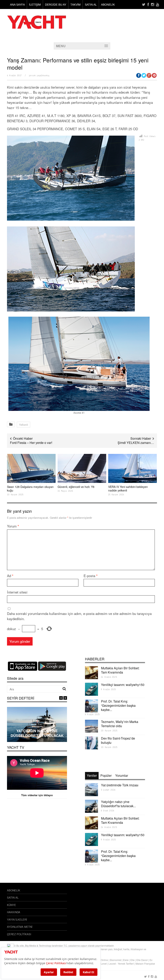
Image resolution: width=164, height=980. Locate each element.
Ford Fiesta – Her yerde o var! (31, 442)
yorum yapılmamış (39, 75)
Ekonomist (115, 960)
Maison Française (145, 963)
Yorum (13, 526)
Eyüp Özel (37, 724)
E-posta (91, 575)
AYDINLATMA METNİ (19, 927)
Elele (126, 960)
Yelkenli (23, 424)
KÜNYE (11, 905)
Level (104, 963)
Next (65, 698)
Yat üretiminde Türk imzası (119, 785)
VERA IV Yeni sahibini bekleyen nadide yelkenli (128, 488)
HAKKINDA (13, 912)
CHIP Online (101, 960)
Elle (132, 960)
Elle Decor (142, 960)
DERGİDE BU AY (55, 4)
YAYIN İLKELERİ (17, 919)
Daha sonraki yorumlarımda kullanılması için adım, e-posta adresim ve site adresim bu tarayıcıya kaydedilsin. (79, 616)
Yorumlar (121, 775)
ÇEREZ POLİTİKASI (19, 934)
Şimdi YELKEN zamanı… (136, 442)
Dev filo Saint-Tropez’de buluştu (118, 740)
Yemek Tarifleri (126, 963)
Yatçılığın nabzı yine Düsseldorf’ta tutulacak (37, 733)
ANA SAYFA (17, 4)
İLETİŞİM (35, 4)
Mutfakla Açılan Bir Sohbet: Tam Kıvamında (120, 670)
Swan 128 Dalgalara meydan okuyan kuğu (30, 488)
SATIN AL (91, 4)
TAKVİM (75, 4)
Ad (10, 575)
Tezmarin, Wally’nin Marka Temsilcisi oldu (119, 723)
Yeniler (92, 775)
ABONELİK (108, 4)
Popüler (106, 775)
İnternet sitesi (17, 592)
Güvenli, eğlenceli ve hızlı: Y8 (76, 487)
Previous (61, 698)
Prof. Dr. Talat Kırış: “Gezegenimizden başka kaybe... (118, 705)
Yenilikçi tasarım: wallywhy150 (122, 684)
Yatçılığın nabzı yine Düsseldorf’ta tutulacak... (118, 803)
